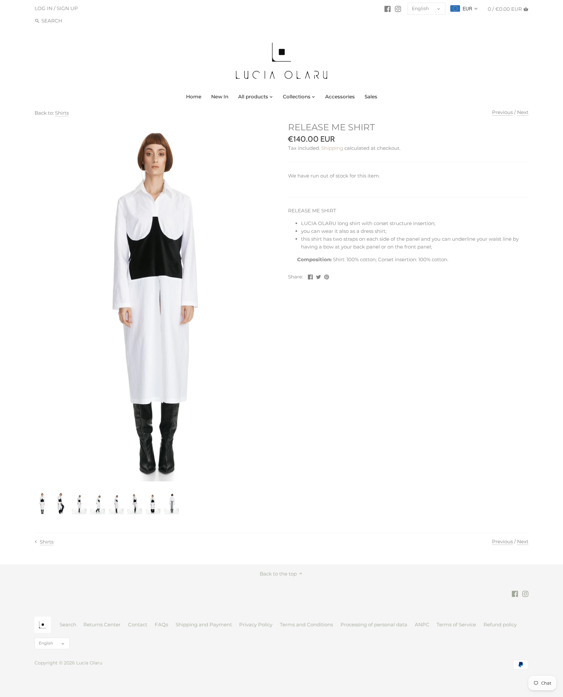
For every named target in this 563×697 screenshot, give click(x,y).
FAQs (161, 624)
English (420, 8)
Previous (502, 112)
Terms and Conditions (306, 624)
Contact (137, 624)
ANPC (422, 624)
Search (68, 624)
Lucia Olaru (89, 662)
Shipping (332, 148)
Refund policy (500, 624)
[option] (42, 503)
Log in (43, 8)
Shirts (62, 113)
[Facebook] (387, 9)
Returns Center (102, 624)
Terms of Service (456, 624)
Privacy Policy (255, 624)
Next (522, 112)
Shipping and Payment (204, 624)
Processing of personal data (373, 624)
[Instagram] (398, 9)
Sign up (67, 8)
